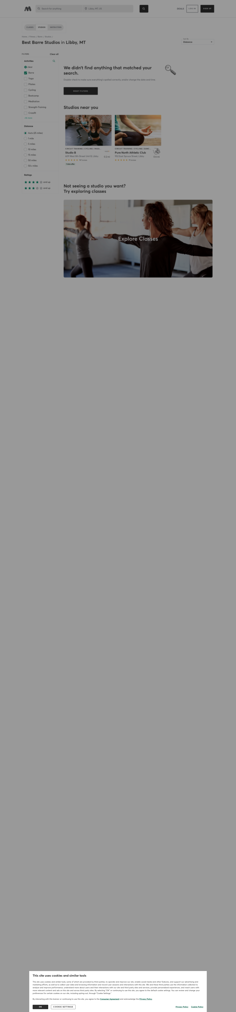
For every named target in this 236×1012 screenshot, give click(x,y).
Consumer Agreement (109, 999)
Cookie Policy (197, 1007)
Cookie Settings (63, 1007)
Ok (40, 1007)
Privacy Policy (145, 999)
